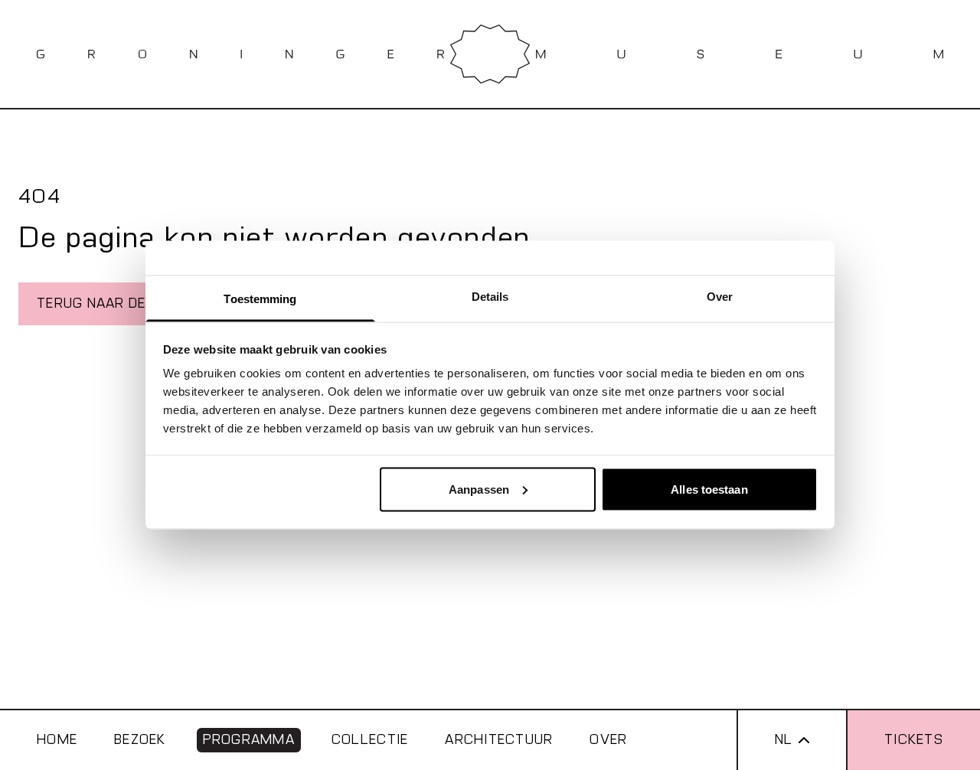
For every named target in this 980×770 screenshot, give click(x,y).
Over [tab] (720, 296)
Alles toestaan (709, 488)
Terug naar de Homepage (132, 303)
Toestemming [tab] (260, 298)
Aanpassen (479, 488)
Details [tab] (490, 296)
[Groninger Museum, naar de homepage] (490, 53)
